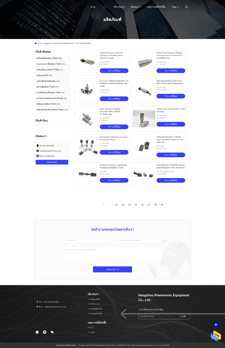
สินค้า (104, 7)
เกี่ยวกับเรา (119, 7)
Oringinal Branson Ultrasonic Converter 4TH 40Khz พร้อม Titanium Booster (111, 55)
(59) (51, 98)
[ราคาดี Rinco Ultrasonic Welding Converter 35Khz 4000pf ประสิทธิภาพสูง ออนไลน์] (87, 119)
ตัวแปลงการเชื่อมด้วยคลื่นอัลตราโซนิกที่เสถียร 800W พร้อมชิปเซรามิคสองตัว (114, 83)
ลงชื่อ (183, 316)
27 (149, 205)
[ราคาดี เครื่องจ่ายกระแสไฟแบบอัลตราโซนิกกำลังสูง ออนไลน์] (144, 119)
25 (136, 205)
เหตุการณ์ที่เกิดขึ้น (156, 7)
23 (123, 205)
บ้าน (93, 7)
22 (116, 205)
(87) (47, 87)
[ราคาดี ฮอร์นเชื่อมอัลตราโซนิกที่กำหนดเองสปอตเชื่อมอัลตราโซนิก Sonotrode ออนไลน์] (144, 175)
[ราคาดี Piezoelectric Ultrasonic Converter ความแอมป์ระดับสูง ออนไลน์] (87, 147)
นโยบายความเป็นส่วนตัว (66, 345)
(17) (49, 70)
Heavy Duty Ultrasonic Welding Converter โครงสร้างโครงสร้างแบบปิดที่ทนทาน (169, 55)
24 (129, 205)
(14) (48, 104)
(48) (50, 92)
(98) (49, 58)
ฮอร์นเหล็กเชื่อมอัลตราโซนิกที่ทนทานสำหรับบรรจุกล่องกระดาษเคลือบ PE (170, 139)
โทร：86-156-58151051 (48, 302)
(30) (48, 81)
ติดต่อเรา (135, 7)
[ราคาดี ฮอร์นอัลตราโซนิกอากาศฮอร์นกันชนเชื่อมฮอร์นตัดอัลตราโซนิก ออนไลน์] (87, 175)
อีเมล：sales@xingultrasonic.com (52, 307)
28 (155, 205)
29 (162, 205)
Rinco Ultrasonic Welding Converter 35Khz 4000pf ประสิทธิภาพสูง (110, 111)
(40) (44, 75)
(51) (50, 64)
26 (142, 205)
